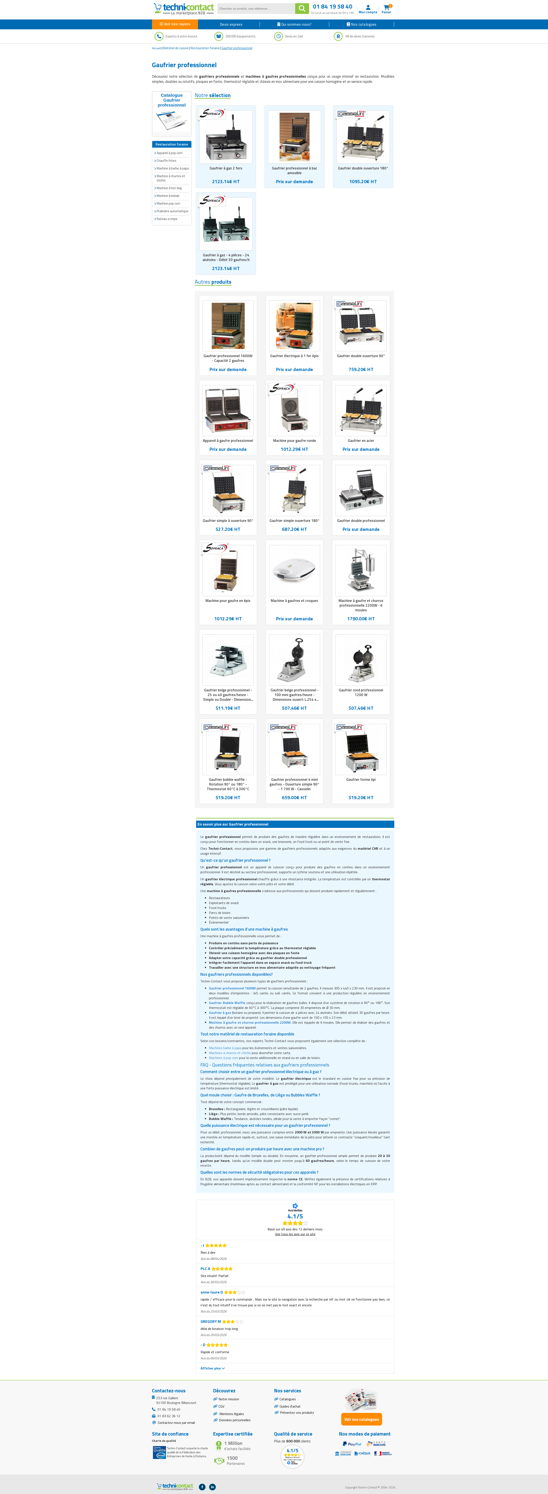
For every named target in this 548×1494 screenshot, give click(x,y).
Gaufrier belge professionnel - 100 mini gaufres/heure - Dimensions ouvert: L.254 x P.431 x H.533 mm (295, 697)
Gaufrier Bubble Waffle (227, 1002)
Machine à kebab (168, 195)
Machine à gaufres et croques (294, 600)
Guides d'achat (290, 1406)
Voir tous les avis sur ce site (295, 1234)
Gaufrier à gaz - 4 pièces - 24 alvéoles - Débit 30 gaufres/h (226, 257)
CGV (221, 1406)
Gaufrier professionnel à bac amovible (294, 170)
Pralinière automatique (172, 211)
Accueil (156, 48)
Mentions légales (231, 1413)
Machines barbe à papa (225, 1047)
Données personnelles (235, 1420)
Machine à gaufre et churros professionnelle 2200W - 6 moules (361, 605)
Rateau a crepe (167, 218)
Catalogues (288, 1399)
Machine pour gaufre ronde (294, 440)
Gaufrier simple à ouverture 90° (228, 520)
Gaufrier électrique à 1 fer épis (294, 356)
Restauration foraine (205, 48)
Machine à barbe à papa (173, 168)
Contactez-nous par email (176, 1422)
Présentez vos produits (297, 1412)
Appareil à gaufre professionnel (228, 440)
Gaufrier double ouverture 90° (361, 356)
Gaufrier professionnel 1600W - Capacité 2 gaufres (228, 358)
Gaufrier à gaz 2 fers (226, 168)
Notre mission (229, 1399)
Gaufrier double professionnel (361, 520)
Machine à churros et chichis (171, 178)
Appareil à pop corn (169, 152)
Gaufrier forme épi (361, 779)
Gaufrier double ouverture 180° (363, 168)
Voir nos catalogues (361, 1419)
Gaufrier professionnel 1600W (232, 988)
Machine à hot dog (169, 188)
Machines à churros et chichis (230, 1052)
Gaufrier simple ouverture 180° (295, 520)
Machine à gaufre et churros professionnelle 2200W (250, 1022)
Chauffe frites (166, 160)
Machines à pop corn (223, 1057)
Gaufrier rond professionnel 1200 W (361, 692)
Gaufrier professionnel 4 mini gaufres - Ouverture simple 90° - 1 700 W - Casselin (294, 784)
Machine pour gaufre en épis (228, 600)
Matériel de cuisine (176, 48)
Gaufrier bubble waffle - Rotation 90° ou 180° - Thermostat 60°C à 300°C (228, 784)
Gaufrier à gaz (220, 1012)
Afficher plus (211, 1368)
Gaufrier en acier (361, 440)
